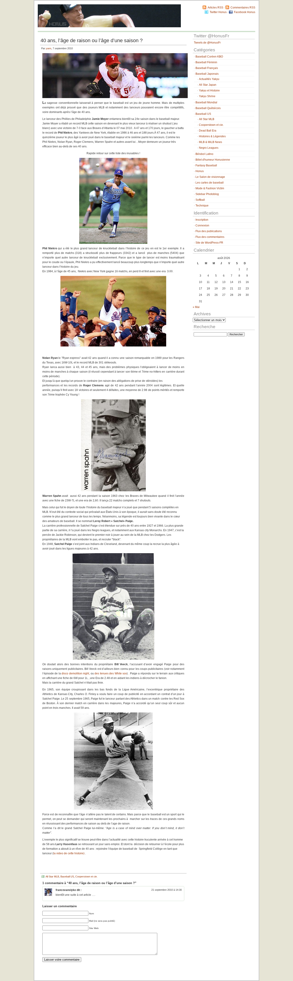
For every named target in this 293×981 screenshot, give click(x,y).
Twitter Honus (218, 12)
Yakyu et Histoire (209, 90)
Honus (199, 171)
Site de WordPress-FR (209, 242)
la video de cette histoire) (69, 853)
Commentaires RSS (243, 7)
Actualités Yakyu (209, 79)
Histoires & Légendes (212, 136)
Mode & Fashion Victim (209, 188)
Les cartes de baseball (209, 182)
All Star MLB (52, 876)
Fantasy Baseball (206, 165)
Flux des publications (208, 231)
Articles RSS (215, 7)
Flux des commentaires (209, 237)
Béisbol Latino (204, 154)
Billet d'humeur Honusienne (212, 159)
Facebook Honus (244, 12)
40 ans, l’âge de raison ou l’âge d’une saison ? (92, 40)
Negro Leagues (208, 147)
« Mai (196, 307)
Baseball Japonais (207, 73)
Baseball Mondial (206, 102)
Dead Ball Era (207, 130)
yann (48, 48)
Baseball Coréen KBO (209, 56)
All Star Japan (207, 84)
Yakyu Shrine (207, 96)
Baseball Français (206, 68)
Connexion (202, 225)
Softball (200, 199)
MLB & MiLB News (210, 142)
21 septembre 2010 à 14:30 (166, 889)
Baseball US (67, 876)
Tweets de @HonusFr (207, 42)
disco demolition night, (76, 673)
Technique (202, 205)
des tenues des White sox (111, 673)
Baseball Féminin (206, 62)
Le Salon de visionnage (210, 177)
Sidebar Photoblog (207, 194)
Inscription (201, 219)
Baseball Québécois (208, 108)
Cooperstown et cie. (86, 876)
